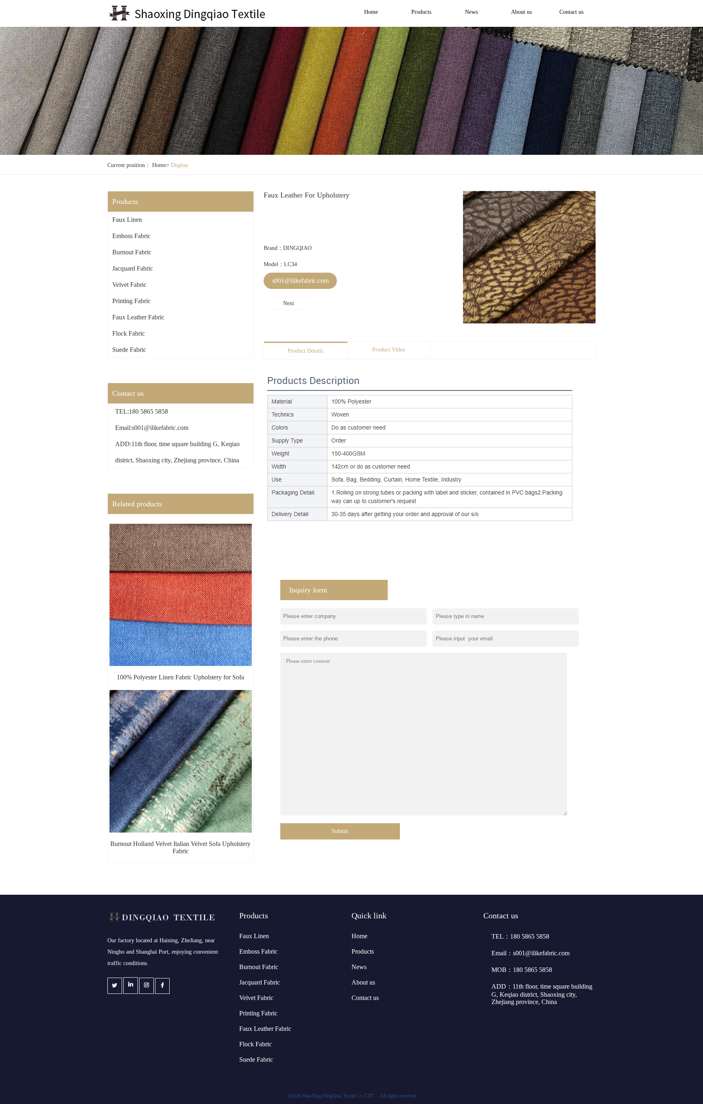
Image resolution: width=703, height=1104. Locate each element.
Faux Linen (127, 219)
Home (371, 12)
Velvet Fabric (129, 284)
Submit (340, 831)
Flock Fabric (128, 333)
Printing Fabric (131, 300)
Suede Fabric (129, 349)
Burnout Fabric (131, 252)
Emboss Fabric (131, 235)
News (471, 12)
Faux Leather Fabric (138, 317)
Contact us (571, 12)
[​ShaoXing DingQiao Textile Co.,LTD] (188, 19)
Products (421, 12)
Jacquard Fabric (132, 268)
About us (521, 12)
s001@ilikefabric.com (300, 280)
